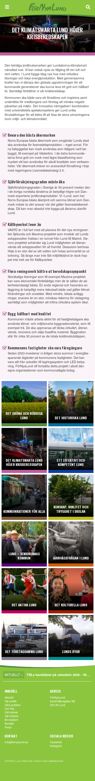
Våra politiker (13, 705)
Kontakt (9, 723)
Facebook (56, 742)
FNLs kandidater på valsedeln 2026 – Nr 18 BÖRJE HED (59, 674)
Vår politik (11, 701)
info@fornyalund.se (16, 742)
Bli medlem (11, 720)
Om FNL (10, 708)
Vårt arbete (11, 712)
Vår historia (11, 716)
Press (8, 727)
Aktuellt (9, 697)
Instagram (56, 746)
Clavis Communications (52, 761)
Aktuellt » (14, 674)
